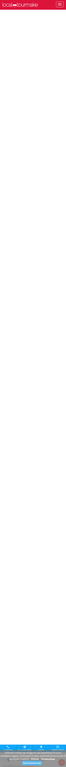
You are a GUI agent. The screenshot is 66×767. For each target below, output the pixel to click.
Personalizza (48, 758)
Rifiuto (35, 758)
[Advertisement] (33, 14)
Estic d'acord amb (32, 763)
